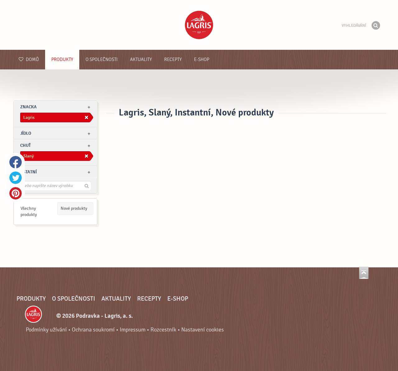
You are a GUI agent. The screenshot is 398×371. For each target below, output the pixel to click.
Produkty (62, 59)
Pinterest (15, 193)
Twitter (15, 177)
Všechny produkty (29, 211)
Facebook (15, 162)
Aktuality (141, 59)
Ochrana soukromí (93, 329)
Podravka (199, 24)
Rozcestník (163, 329)
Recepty (173, 59)
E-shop (201, 59)
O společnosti (102, 59)
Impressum (133, 329)
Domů (32, 59)
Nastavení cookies (202, 329)
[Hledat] (376, 26)
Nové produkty (74, 208)
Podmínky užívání (46, 329)
